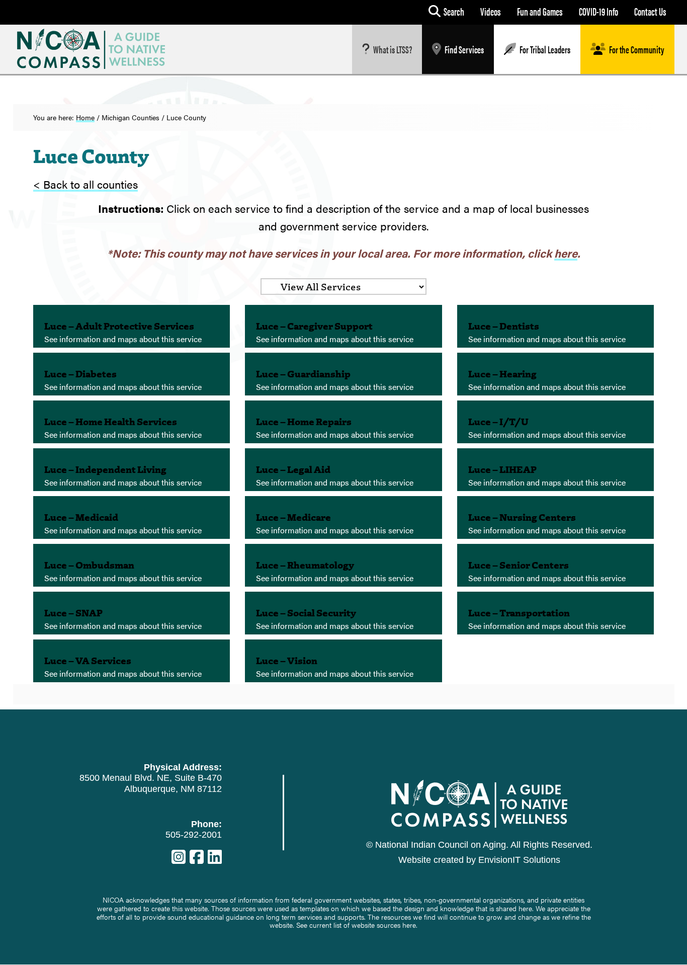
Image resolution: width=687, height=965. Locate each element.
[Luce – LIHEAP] (555, 469)
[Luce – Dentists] (555, 326)
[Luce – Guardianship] (343, 374)
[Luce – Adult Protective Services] (131, 326)
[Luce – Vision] (343, 660)
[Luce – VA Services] (131, 660)
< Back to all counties (85, 184)
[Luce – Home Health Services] (131, 421)
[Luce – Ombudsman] (131, 565)
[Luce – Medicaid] (131, 517)
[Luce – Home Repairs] (343, 421)
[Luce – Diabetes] (131, 374)
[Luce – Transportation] (555, 613)
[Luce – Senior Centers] (555, 565)
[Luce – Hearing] (555, 374)
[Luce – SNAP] (131, 613)
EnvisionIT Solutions (519, 860)
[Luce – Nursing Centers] (555, 517)
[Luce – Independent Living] (131, 469)
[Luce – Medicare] (343, 517)
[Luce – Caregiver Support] (343, 326)
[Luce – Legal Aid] (343, 469)
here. (409, 925)
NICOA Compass (99, 49)
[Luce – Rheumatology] (343, 565)
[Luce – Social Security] (343, 613)
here (565, 253)
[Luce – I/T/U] (555, 421)
